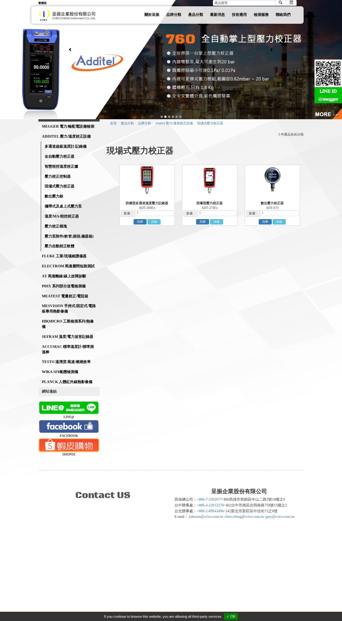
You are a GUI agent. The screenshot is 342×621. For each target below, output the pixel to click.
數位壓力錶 (54, 196)
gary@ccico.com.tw (280, 517)
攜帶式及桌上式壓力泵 (63, 206)
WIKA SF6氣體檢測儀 (60, 372)
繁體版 (42, 3)
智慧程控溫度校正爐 (61, 166)
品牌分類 (173, 15)
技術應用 (239, 15)
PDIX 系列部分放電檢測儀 (64, 286)
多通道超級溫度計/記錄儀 (66, 146)
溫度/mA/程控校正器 (62, 216)
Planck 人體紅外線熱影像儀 (67, 382)
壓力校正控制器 (58, 176)
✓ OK (231, 616)
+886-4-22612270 (210, 505)
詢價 (140, 221)
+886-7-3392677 (209, 499)
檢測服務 (261, 15)
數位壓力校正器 (272, 203)
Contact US (103, 495)
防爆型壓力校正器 (210, 203)
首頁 (113, 123)
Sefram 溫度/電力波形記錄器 (67, 337)
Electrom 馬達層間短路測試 (68, 266)
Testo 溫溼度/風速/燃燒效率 (66, 362)
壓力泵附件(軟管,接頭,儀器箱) (69, 236)
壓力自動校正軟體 (59, 246)
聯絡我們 (283, 15)
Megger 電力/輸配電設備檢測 (68, 126)
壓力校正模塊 (56, 226)
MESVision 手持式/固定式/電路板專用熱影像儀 (69, 308)
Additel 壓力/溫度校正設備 (66, 136)
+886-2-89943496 (210, 511)
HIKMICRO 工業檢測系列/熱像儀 (68, 324)
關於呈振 (151, 15)
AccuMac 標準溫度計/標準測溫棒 (68, 349)
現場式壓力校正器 (59, 186)
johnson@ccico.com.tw (206, 517)
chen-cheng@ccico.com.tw (245, 517)
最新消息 (217, 15)
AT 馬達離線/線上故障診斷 (64, 276)
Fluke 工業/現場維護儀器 (64, 256)
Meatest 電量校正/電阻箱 (65, 296)
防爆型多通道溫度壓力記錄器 (147, 203)
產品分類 (195, 15)
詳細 (154, 221)
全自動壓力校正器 (59, 156)
